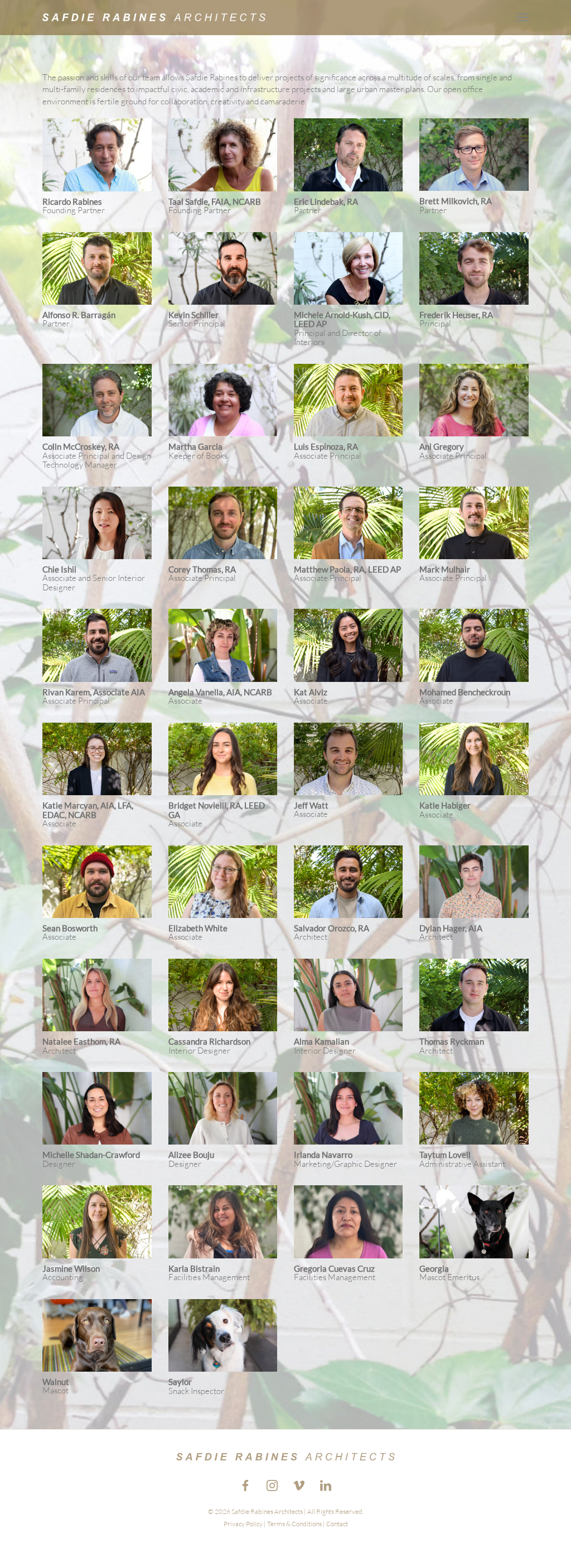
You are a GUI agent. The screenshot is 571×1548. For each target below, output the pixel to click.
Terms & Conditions (294, 1524)
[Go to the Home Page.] (153, 17)
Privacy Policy (243, 1524)
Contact (337, 1524)
